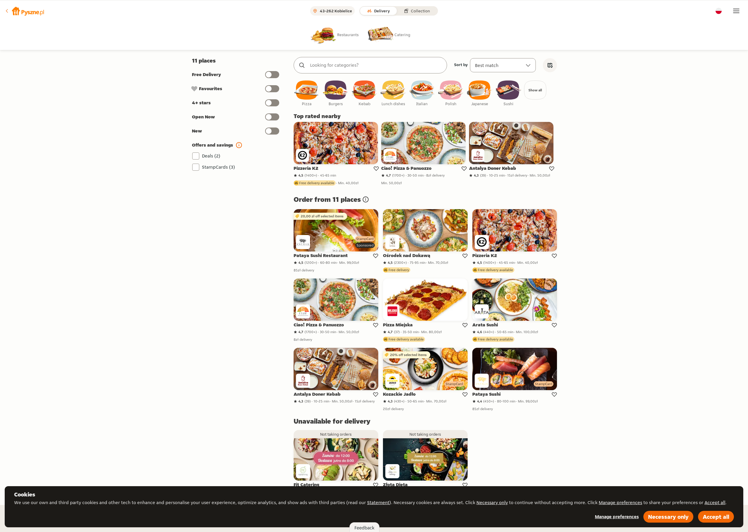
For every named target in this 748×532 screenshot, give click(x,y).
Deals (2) (211, 156)
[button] (24, 11)
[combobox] (376, 65)
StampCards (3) (218, 167)
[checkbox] (307, 93)
